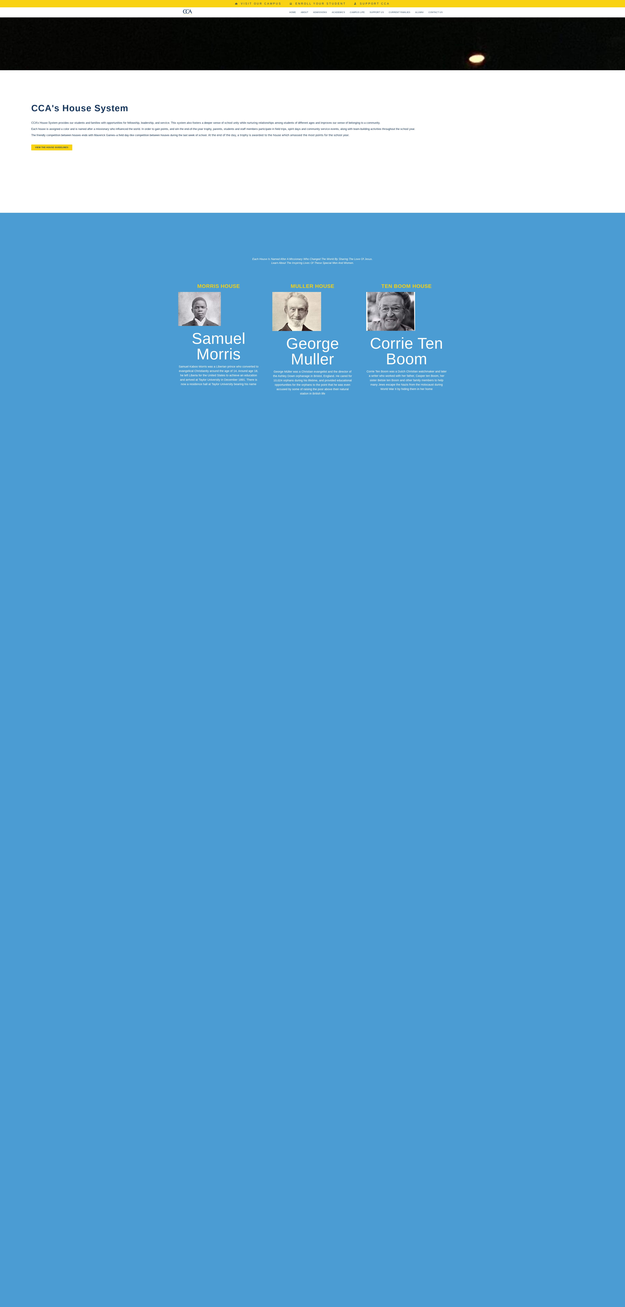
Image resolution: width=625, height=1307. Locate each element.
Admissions (320, 12)
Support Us (377, 12)
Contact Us (436, 12)
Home (292, 12)
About (304, 12)
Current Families (399, 12)
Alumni (419, 12)
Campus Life (357, 12)
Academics (338, 12)
